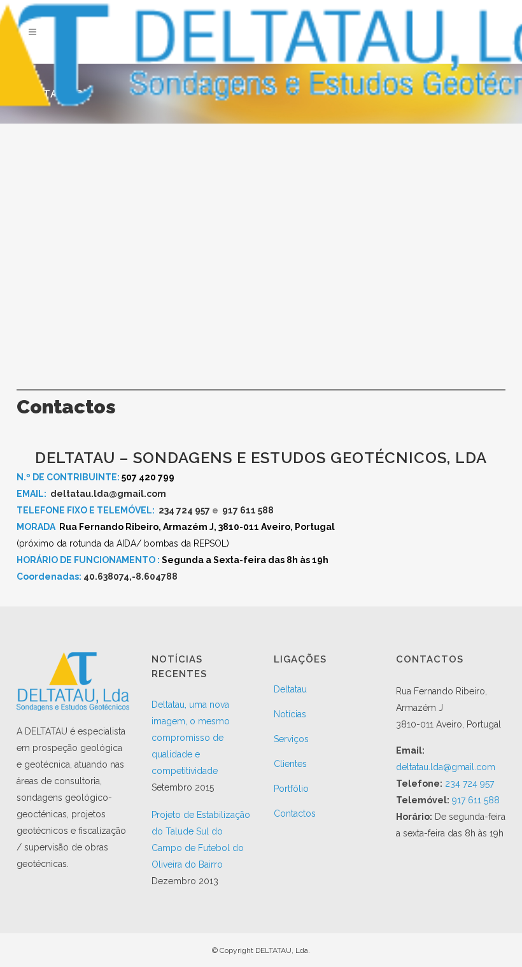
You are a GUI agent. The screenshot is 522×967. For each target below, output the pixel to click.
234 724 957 (184, 510)
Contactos (295, 813)
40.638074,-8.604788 (130, 576)
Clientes (290, 764)
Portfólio (291, 789)
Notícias (290, 714)
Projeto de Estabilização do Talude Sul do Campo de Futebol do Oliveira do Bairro (201, 840)
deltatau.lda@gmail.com (108, 494)
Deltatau (290, 689)
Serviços (291, 739)
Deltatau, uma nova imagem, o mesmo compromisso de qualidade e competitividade (191, 737)
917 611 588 (248, 510)
